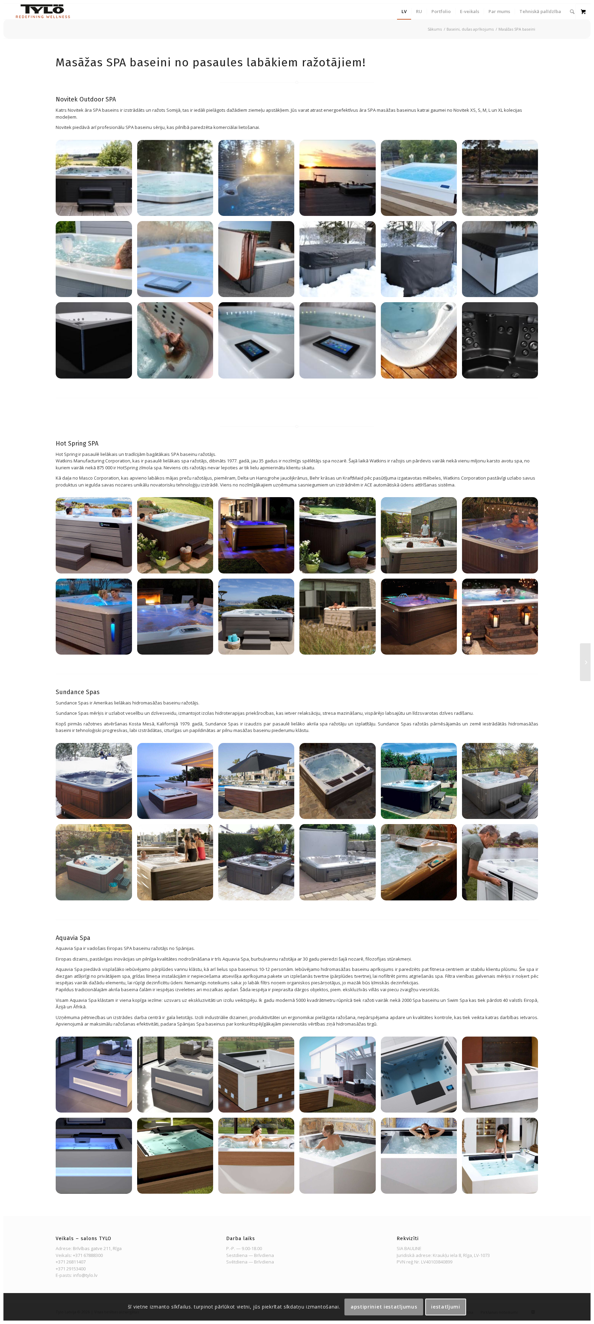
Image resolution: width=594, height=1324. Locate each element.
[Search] (572, 11)
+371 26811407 (71, 1262)
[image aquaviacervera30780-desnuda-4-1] (340, 1158)
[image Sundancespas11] (96, 783)
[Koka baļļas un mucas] (585, 662)
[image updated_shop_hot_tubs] (96, 537)
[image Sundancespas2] (421, 864)
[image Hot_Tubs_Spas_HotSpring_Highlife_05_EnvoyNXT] (340, 619)
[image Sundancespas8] (502, 864)
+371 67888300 (88, 1255)
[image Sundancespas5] (177, 783)
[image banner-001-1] (258, 1158)
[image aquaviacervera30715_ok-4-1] (421, 1158)
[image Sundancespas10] (340, 864)
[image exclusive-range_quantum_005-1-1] (258, 1077)
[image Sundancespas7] (340, 783)
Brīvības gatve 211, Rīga (97, 1248)
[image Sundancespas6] (258, 783)
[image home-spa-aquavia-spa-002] (96, 1077)
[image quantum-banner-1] (340, 1077)
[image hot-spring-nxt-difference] (96, 619)
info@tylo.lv (85, 1275)
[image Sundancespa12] (421, 783)
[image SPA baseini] (421, 619)
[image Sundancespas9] (96, 864)
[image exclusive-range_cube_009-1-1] (502, 1158)
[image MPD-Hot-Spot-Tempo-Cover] (340, 537)
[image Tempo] (177, 537)
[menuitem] (404, 11)
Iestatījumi (445, 1306)
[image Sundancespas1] (502, 783)
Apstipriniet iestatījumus (384, 1306)
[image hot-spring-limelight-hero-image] (177, 619)
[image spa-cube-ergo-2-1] (502, 1077)
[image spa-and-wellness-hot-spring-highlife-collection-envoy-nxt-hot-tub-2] (258, 537)
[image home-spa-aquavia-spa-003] (421, 1077)
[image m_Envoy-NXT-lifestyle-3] (421, 537)
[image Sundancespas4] (177, 864)
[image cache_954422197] (502, 619)
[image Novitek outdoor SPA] (96, 180)
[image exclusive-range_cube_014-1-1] (96, 1158)
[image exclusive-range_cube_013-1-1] (177, 1158)
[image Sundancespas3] (258, 864)
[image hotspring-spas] (502, 537)
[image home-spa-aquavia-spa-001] (177, 1077)
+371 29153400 (71, 1269)
